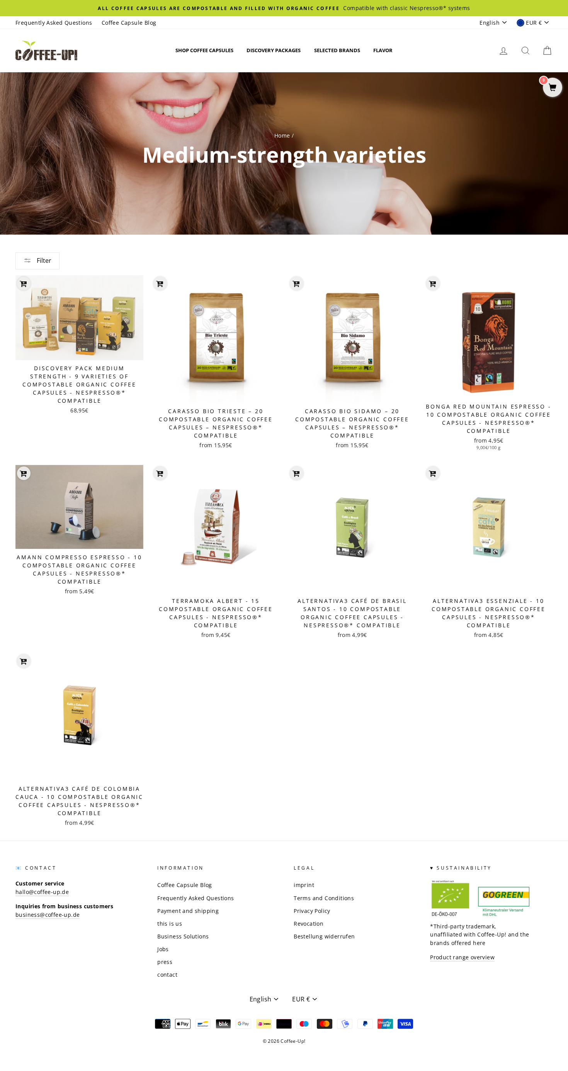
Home (282, 135)
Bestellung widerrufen (324, 936)
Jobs (163, 949)
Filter (43, 260)
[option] (284, 8)
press (164, 961)
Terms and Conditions (324, 898)
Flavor (383, 50)
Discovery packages (274, 50)
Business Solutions (183, 936)
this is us (169, 923)
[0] (552, 88)
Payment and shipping (188, 910)
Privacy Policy (312, 910)
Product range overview (462, 957)
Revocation (308, 923)
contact (167, 974)
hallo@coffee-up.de (42, 892)
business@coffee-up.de (47, 914)
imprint (304, 885)
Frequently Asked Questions (53, 22)
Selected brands (337, 50)
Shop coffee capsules (204, 50)
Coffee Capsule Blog (129, 22)
